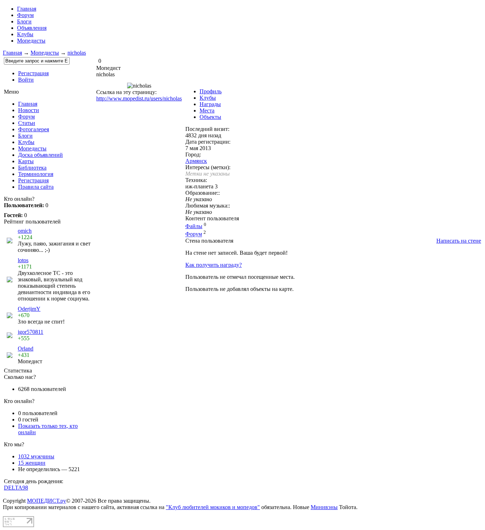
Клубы (25, 34)
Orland (25, 349)
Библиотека (32, 168)
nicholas (76, 53)
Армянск (196, 161)
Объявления (32, 28)
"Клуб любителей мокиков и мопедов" (213, 507)
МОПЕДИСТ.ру (46, 501)
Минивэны (324, 507)
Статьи (26, 123)
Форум (25, 15)
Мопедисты (31, 41)
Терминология (35, 174)
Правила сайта (36, 187)
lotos (23, 260)
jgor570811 (30, 332)
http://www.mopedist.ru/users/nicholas (139, 98)
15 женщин (31, 463)
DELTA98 (16, 488)
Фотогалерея (33, 129)
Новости (28, 110)
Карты (26, 161)
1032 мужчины (36, 456)
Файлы (193, 226)
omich (25, 231)
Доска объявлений (40, 155)
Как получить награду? (213, 265)
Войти (26, 80)
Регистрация (33, 73)
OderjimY (29, 309)
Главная (12, 53)
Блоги (24, 21)
